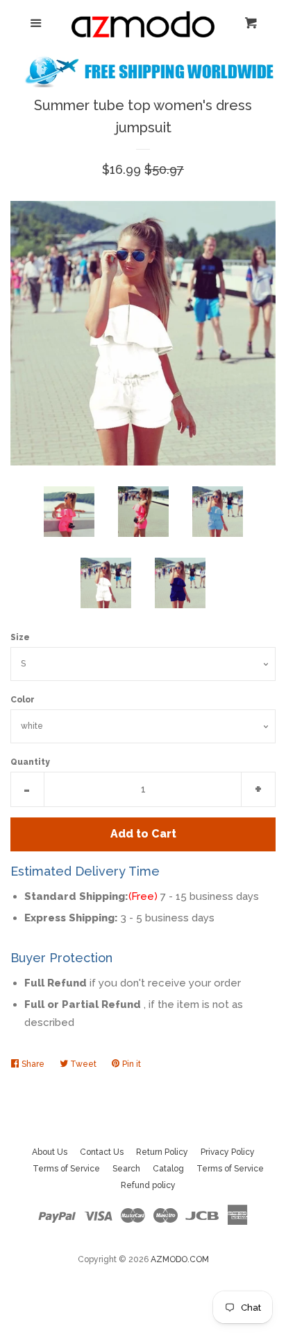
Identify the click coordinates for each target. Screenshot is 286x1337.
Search (126, 1169)
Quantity (30, 762)
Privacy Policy (228, 1152)
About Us (49, 1152)
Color (22, 700)
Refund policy (148, 1185)
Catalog (168, 1169)
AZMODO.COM (180, 1259)
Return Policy (162, 1152)
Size (20, 637)
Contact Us (102, 1152)
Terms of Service (66, 1169)
